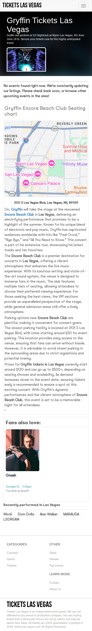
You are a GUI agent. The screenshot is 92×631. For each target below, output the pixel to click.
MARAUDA (71, 514)
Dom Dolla (26, 514)
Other (52, 553)
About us (55, 589)
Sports (11, 559)
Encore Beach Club (19, 215)
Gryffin (17, 209)
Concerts (12, 553)
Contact (54, 582)
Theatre (12, 565)
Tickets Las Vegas (29, 604)
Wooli (7, 514)
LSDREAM (11, 519)
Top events (56, 565)
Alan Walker (49, 514)
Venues (54, 559)
